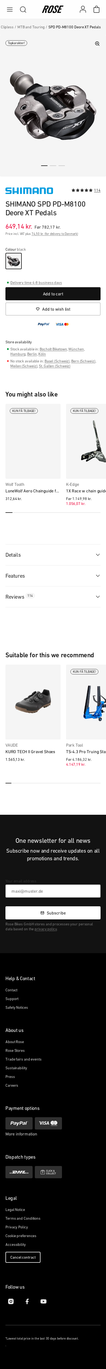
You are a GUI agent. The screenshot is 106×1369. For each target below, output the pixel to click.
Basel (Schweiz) (57, 361)
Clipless (7, 27)
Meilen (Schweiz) (23, 366)
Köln (42, 354)
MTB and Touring (31, 27)
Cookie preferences (20, 1236)
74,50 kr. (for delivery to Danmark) (55, 234)
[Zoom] (97, 43)
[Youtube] (43, 1301)
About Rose (14, 1042)
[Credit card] (48, 1123)
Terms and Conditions (22, 1218)
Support (11, 999)
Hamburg (18, 354)
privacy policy (46, 929)
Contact (11, 990)
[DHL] (19, 1172)
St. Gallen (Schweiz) (54, 366)
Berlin (32, 354)
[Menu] (9, 9)
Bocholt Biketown (53, 349)
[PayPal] (19, 1123)
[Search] (23, 9)
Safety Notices (16, 1007)
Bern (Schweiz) (83, 361)
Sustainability (16, 1068)
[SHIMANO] (29, 190)
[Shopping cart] (96, 9)
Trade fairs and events (23, 1059)
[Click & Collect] (48, 1172)
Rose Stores (15, 1050)
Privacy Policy (16, 1227)
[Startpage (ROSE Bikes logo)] (53, 9)
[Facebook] (27, 1301)
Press (10, 1076)
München (76, 349)
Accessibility (15, 1244)
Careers (11, 1085)
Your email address (20, 881)
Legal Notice (15, 1209)
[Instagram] (10, 1301)
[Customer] (85, 9)
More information (21, 1133)
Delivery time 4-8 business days (36, 282)
